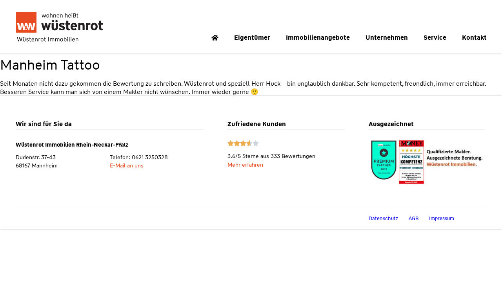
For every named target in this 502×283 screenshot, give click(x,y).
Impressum (441, 218)
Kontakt (474, 37)
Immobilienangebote (318, 37)
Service (435, 37)
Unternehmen (387, 37)
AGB (413, 218)
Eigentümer (252, 37)
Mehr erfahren (245, 165)
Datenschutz (383, 218)
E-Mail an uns (127, 165)
